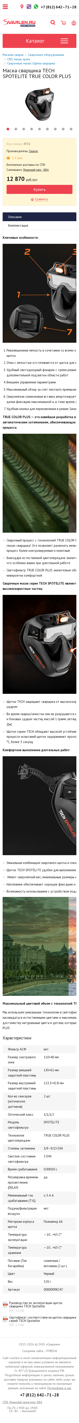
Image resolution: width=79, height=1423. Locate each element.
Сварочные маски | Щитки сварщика (31, 63)
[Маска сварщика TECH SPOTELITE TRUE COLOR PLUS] (39, 104)
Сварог (33, 151)
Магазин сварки (13, 55)
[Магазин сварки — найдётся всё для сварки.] (19, 23)
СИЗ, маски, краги (18, 59)
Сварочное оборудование (46, 55)
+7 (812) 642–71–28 (39, 1394)
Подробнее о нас (59, 1388)
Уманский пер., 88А (36, 170)
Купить (40, 189)
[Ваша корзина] (63, 23)
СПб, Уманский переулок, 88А (22, 1402)
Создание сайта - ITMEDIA (39, 1351)
